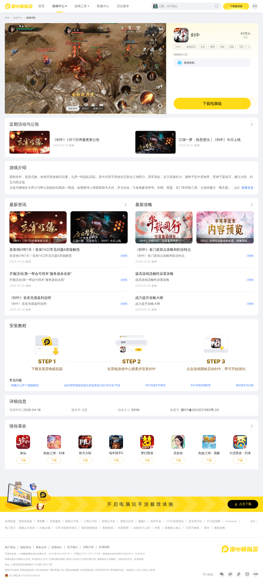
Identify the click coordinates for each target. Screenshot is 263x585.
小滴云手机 (90, 521)
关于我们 (72, 547)
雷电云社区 (127, 521)
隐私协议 (25, 547)
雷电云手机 (108, 521)
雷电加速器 (25, 521)
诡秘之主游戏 (27, 527)
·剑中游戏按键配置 (200, 385)
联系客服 (138, 559)
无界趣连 (55, 521)
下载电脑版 (212, 103)
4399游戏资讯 (175, 521)
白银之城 (44, 527)
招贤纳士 (56, 547)
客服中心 (103, 6)
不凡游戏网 (213, 521)
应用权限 (104, 547)
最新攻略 (219, 527)
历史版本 (123, 6)
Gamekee (231, 521)
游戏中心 (58, 6)
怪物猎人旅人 (173, 527)
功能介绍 (88, 547)
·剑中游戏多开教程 (155, 385)
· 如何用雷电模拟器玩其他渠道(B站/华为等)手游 (91, 385)
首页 (41, 6)
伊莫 (157, 527)
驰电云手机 (72, 521)
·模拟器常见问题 (244, 385)
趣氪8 (142, 521)
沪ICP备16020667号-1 (60, 553)
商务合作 (41, 547)
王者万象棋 (192, 527)
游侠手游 (155, 521)
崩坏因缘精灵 (89, 527)
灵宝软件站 (195, 521)
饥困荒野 (123, 527)
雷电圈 (41, 521)
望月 (206, 527)
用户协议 (10, 547)
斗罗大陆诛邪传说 (66, 527)
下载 (23, 460)
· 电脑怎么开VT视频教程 (24, 385)
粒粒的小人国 (142, 527)
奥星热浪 (107, 527)
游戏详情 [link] (30, 17)
